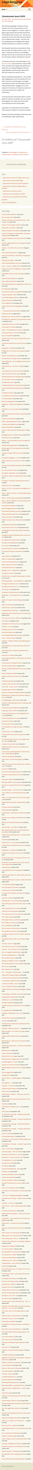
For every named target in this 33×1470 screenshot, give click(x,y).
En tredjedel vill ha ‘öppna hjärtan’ (11, 540)
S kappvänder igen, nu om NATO (10, 333)
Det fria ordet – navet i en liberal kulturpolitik (14, 1206)
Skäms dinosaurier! (7, 517)
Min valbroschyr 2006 (7, 1163)
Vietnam (4, 1021)
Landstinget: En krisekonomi (9, 1278)
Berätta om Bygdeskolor (8, 401)
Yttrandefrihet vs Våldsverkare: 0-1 (11, 1107)
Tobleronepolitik (6, 810)
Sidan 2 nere (5, 1091)
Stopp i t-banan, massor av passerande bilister (14, 1439)
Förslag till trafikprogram (8, 1355)
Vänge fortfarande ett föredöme (11, 230)
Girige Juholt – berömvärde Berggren (12, 759)
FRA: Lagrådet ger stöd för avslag (11, 931)
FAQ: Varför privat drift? (8, 1339)
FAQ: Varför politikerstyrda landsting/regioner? (15, 1332)
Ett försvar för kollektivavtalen (10, 1281)
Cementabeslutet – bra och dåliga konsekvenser (15, 361)
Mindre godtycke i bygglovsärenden (12, 1059)
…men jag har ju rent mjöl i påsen (11, 311)
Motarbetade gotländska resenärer (11, 511)
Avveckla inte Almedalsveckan (10, 424)
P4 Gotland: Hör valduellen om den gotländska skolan (16, 319)
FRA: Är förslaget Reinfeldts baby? (11, 952)
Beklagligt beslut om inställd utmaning (12, 435)
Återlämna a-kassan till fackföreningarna (13, 1350)
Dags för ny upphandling (8, 559)
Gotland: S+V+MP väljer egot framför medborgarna (16, 703)
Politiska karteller (6, 314)
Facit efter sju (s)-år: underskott (10, 548)
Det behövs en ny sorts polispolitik (11, 409)
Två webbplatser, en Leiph (9, 1160)
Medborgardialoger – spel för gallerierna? (13, 581)
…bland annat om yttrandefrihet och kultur (13, 194)
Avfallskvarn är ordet (7, 1000)
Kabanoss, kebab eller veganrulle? (11, 1362)
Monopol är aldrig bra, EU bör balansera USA (14, 1446)
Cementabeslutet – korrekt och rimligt (12, 366)
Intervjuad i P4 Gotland (8, 655)
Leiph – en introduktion (8, 1149)
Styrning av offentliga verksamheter (12, 1443)
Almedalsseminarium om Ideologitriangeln (13, 376)
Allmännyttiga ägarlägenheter (10, 445)
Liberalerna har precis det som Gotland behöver (15, 338)
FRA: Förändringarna (7, 925)
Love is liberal (5, 545)
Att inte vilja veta (6, 589)
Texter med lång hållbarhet (9, 202)
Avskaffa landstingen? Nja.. (9, 1377)
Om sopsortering (6, 1298)
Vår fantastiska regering (8, 1018)
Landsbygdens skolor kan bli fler (11, 324)
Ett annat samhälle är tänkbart (10, 1180)
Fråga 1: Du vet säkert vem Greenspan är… (13, 1420)
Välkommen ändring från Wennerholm (12, 822)
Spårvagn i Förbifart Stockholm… (11, 1028)
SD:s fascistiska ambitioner (9, 214)
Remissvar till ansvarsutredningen (11, 1368)
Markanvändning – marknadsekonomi (12, 1316)
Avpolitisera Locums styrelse (10, 1318)
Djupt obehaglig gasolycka (9, 508)
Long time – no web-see (8, 1086)
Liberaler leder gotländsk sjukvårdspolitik (13, 465)
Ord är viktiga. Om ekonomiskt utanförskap (13, 793)
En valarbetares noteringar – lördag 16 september (15, 1119)
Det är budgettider (7, 303)
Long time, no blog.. (7, 898)
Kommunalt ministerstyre (9, 567)
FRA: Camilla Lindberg (7, 917)
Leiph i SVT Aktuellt (7, 1133)
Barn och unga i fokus (7, 217)
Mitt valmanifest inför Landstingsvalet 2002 (13, 1454)
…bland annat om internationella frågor (12, 180)
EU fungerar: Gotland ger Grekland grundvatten (15, 481)
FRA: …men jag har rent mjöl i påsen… (12, 972)
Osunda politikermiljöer (8, 1136)
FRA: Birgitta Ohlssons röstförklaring (12, 920)
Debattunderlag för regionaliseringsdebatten (14, 650)
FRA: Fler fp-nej (6, 966)
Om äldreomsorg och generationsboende (13, 1005)
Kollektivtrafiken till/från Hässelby (11, 1036)
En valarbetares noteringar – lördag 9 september (15, 1124)
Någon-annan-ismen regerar (9, 564)
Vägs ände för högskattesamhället (11, 1418)
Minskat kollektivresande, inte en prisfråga (13, 1067)
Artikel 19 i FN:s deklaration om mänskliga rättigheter (16, 1241)
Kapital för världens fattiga (9, 1436)
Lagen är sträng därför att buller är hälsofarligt (14, 414)
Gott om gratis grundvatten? (9, 252)
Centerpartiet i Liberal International (11, 978)
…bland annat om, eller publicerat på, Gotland (14, 197)
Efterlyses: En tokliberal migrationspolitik (13, 692)
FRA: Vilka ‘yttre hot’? (7, 943)
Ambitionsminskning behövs (9, 278)
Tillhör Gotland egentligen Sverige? (11, 421)
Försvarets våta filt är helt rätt (10, 470)
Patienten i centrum (7, 1374)
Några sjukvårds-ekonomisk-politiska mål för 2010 (15, 1099)
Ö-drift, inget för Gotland (8, 327)
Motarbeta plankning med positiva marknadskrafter (16, 1403)
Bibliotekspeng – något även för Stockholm (14, 1041)
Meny (3, 9)
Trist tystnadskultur (7, 398)
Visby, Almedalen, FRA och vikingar (11, 908)
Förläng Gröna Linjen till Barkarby (11, 708)
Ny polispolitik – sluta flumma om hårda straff (14, 813)
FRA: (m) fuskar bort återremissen (11, 928)
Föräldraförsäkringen (7, 681)
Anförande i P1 (6, 1347)
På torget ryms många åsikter (10, 543)
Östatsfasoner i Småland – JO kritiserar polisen (15, 1094)
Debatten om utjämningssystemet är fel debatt (15, 1413)
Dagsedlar (10, 21)
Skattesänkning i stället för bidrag (11, 1400)
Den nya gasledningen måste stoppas (12, 635)
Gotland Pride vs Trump (8, 607)
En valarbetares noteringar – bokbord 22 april (14, 1198)
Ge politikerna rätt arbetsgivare (10, 396)
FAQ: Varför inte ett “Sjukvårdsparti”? (12, 1329)
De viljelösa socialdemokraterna (10, 592)
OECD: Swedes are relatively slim (11, 1233)
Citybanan (4, 1104)
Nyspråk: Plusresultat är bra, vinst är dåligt (13, 1183)
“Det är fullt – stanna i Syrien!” (10, 687)
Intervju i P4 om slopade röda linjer (11, 225)
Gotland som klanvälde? (8, 418)
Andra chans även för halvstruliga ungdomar (14, 1311)
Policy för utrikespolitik (8, 756)
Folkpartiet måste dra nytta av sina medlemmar (15, 747)
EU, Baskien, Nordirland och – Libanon (12, 1154)
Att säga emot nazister (8, 573)
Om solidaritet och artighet (9, 1254)
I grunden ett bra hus (7, 1287)
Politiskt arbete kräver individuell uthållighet (14, 989)
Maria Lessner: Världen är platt (10, 1188)
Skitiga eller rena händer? (9, 228)
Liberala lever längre (7, 721)
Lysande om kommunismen (9, 1211)
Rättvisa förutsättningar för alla (10, 355)
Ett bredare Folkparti (7, 779)
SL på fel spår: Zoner (7, 731)
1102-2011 (4, 769)
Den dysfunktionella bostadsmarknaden (13, 388)
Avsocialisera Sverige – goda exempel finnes (14, 1274)
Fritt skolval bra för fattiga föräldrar (11, 358)
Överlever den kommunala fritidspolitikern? (14, 430)
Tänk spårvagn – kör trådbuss (10, 827)
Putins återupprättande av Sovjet (11, 718)
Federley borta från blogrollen (10, 911)
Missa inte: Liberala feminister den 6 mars (13, 1228)
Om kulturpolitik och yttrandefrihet (11, 1252)
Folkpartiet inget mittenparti (9, 1088)
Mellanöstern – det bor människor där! (12, 1157)
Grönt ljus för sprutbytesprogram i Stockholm (14, 835)
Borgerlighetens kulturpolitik (10, 997)
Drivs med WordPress (8, 1466)
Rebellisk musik (6, 1171)
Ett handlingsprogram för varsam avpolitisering (15, 1428)
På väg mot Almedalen (8, 807)
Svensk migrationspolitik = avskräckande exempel (15, 658)
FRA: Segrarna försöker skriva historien (12, 914)
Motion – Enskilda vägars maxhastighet (12, 498)
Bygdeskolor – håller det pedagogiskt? (12, 404)
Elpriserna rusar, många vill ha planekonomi (13, 817)
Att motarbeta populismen (9, 505)
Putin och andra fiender (8, 724)
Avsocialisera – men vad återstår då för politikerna (16, 1139)
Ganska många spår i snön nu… (10, 1238)
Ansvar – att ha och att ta (8, 638)
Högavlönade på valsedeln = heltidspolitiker (14, 802)
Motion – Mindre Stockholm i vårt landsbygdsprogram (16, 493)
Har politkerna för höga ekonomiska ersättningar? (15, 1324)
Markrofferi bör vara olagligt (9, 1056)
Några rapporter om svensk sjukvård (12, 1235)
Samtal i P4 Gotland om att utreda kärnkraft (13, 238)
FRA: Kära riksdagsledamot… (10, 955)
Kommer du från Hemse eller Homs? (11, 676)
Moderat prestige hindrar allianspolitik (12, 520)
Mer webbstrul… (6, 1083)
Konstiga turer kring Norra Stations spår (13, 853)
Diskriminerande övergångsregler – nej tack (14, 1388)
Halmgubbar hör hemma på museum (11, 624)
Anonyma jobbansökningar (9, 1257)
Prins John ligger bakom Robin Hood (12, 1408)
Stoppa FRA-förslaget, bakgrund (11, 975)
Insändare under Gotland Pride (10, 684)
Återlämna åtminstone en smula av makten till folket (16, 880)
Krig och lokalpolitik (7, 335)
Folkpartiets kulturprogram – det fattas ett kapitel (15, 1045)
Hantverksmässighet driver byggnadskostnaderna (16, 284)
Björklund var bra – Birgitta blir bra (11, 570)
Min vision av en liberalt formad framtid (12, 785)
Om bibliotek (5, 1166)
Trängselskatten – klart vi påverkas (11, 1263)
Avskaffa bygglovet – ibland (9, 1062)
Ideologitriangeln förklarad (9, 689)
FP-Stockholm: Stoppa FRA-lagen (11, 981)
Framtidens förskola (7, 393)
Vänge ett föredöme (7, 300)
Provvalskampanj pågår (8, 884)
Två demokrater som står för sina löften (13, 371)
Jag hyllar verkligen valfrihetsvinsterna (12, 453)
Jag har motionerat (7, 1053)
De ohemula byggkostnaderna (10, 297)
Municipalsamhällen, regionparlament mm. (13, 1385)
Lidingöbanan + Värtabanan (9, 850)
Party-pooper (5, 1111)
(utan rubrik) (5, 621)
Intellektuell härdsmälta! (8, 524)
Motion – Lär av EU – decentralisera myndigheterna (16, 488)
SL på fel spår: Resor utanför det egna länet (14, 734)
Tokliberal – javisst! (7, 626)
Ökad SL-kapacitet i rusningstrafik (11, 1451)
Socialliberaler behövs (8, 382)
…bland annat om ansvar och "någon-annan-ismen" (15, 178)
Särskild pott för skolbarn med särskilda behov (15, 1023)
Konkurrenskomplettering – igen (11, 1169)
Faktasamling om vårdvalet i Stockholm (12, 994)
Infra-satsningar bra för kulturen (18, 132)
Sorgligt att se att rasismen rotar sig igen (13, 351)
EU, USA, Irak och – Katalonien (10, 1425)
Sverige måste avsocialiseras (10, 1290)
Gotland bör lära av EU (8, 485)
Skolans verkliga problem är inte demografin (14, 243)
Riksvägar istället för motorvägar (11, 782)
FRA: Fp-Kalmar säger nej (8, 958)
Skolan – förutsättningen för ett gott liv (12, 330)
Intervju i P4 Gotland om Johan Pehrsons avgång (15, 255)
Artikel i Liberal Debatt (8, 1177)
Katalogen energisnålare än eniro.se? (12, 1013)
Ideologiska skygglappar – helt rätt (11, 458)
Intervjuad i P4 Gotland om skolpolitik (12, 292)
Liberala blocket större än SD (10, 527)
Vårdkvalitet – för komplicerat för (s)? (12, 595)
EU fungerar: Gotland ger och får (10, 473)
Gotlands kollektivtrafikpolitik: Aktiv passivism (14, 668)
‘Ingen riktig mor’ (6, 556)
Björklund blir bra (6, 1050)
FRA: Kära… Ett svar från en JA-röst (11, 949)
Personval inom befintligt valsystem (12, 772)
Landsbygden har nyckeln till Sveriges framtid (14, 530)
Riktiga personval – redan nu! (10, 1260)
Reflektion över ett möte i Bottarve (11, 316)
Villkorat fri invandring (8, 605)
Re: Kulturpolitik (6, 289)
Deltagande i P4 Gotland (8, 348)
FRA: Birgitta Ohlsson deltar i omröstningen (13, 939)
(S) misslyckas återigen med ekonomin (12, 551)
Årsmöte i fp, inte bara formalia (10, 1065)
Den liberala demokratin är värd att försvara (14, 343)
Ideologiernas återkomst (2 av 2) (11, 584)
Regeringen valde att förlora (9, 710)
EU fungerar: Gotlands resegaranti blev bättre (14, 476)
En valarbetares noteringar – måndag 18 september (16, 1114)
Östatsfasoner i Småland (8, 1284)
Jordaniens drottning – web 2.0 (10, 983)
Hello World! (5, 1266)
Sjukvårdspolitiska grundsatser (10, 1382)
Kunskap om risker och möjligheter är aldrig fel (14, 269)
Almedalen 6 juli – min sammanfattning (12, 901)
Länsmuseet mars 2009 (8, 890)
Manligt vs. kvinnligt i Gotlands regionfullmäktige (15, 641)
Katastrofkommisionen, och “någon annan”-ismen (15, 1269)
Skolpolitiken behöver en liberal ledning (13, 273)
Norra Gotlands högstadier (9, 281)
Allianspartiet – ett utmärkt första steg (12, 1223)
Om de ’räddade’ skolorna (9, 379)
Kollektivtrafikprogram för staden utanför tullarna (15, 875)
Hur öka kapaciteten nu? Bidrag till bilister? (13, 1459)
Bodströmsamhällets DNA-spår (10, 1174)
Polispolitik (5, 839)
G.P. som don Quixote (7, 1249)
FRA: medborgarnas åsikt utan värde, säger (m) (15, 903)
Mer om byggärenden (8, 1072)
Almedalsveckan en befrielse (10, 629)
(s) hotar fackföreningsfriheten (10, 562)
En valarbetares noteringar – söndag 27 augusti (15, 1144)
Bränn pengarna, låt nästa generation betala (14, 448)
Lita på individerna (7, 1365)
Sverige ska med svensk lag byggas (12, 306)
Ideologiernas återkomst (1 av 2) (11, 586)
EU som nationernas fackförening (11, 1433)
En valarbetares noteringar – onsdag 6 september (15, 1129)
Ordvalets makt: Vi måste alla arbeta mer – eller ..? (15, 1301)
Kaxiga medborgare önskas (9, 294)
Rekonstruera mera (7, 438)
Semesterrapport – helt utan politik (11, 1151)
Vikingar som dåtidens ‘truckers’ (11, 961)
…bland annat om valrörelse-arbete (11, 191)
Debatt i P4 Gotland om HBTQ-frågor (12, 600)
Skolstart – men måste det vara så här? (12, 248)
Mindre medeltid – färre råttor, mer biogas (13, 1031)
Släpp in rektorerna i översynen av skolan (13, 460)
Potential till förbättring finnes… (11, 610)
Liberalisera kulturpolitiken (9, 666)
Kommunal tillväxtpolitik (8, 1379)
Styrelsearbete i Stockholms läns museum (13, 845)
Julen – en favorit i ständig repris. (11, 266)
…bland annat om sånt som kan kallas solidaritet (15, 183)
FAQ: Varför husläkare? (8, 1337)
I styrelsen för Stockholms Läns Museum (13, 893)
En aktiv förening (6, 1393)
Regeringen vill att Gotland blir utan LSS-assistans (15, 613)
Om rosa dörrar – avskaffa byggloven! (12, 1078)
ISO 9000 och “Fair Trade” (9, 1295)
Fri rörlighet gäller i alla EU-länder (11, 700)
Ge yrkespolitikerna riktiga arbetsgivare (13, 727)
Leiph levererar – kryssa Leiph (10, 842)
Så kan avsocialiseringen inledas (11, 1293)
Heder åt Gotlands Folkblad (9, 673)
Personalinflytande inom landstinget (12, 870)
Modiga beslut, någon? (8, 260)
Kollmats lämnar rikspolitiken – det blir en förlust (15, 1213)
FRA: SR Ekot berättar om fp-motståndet (13, 963)
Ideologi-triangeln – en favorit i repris (12, 790)
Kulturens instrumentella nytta (10, 744)
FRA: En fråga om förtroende (9, 922)
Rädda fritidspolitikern (8, 427)
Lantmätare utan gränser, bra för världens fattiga (15, 934)
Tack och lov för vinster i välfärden (11, 618)
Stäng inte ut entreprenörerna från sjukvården (14, 1396)
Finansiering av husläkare (9, 1321)
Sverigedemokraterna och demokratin (12, 385)
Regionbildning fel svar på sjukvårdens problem (15, 646)
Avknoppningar (6, 867)
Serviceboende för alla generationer (12, 663)
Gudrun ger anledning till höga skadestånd (13, 1342)
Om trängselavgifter (7, 1371)
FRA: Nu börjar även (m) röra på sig (11, 946)
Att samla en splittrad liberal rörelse (12, 774)
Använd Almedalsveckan (8, 632)
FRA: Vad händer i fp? (7, 969)
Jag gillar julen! (6, 1075)
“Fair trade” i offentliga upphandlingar (12, 1195)
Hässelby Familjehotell (8, 1002)
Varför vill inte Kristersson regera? (11, 374)
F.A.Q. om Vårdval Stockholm (9, 986)
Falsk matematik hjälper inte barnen (11, 263)
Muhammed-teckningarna (9, 1246)
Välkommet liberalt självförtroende (11, 514)
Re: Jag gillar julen (7, 1010)
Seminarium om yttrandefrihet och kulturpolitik (14, 1190)
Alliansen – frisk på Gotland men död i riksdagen (15, 440)
